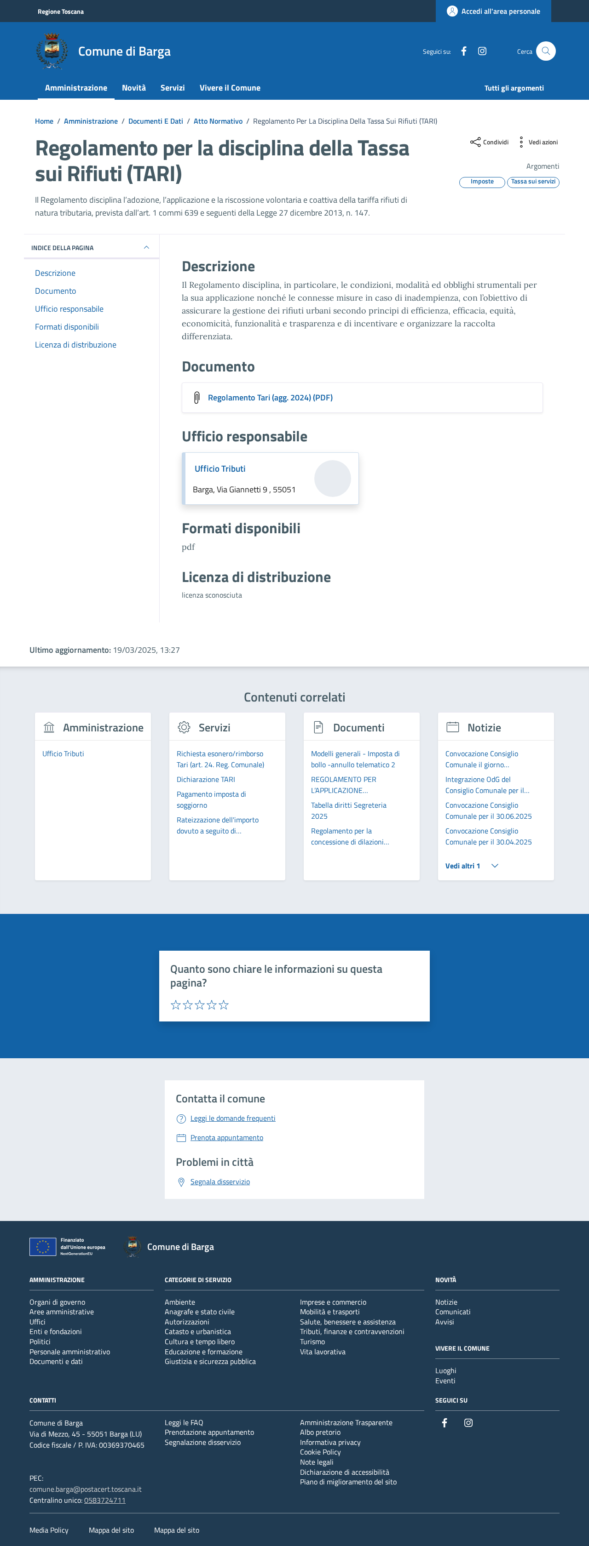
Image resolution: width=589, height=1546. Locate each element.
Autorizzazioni (187, 1321)
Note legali (317, 1461)
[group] (92, 801)
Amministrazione (76, 87)
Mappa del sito (111, 1529)
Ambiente (180, 1301)
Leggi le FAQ (184, 1422)
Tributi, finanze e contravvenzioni (352, 1331)
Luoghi (445, 1370)
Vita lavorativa (323, 1351)
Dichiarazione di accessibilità (344, 1472)
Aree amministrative (61, 1311)
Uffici (37, 1321)
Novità (134, 87)
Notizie (446, 1301)
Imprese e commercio (333, 1301)
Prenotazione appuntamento (209, 1432)
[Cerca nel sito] (546, 51)
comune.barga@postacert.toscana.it (85, 1489)
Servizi (173, 87)
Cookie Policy (320, 1451)
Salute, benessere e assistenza (348, 1321)
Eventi (445, 1380)
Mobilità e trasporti (330, 1311)
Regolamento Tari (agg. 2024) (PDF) (270, 397)
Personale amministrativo (69, 1351)
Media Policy (49, 1529)
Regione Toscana (61, 11)
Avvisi (444, 1321)
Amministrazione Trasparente (346, 1422)
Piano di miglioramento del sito (348, 1481)
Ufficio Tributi (220, 468)
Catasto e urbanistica (198, 1331)
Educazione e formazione (204, 1351)
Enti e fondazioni (55, 1331)
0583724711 (105, 1500)
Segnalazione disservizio (203, 1442)
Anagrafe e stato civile (200, 1311)
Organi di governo (57, 1301)
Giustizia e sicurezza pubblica (210, 1361)
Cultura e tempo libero (200, 1341)
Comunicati (453, 1311)
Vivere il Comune (230, 87)
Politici (40, 1341)
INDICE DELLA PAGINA (62, 247)
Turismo (312, 1341)
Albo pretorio (320, 1432)
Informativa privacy (330, 1442)
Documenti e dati (56, 1361)
